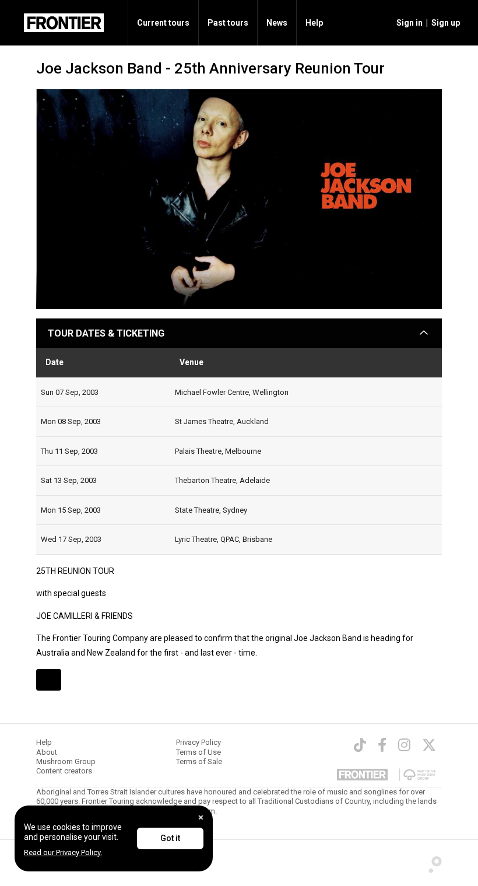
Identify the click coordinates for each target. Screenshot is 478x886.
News (276, 22)
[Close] (200, 817)
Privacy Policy (198, 742)
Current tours (163, 22)
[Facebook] (382, 745)
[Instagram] (404, 745)
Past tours (228, 22)
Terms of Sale (199, 761)
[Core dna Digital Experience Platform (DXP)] (431, 861)
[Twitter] (429, 745)
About (46, 752)
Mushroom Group (66, 761)
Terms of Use (198, 752)
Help (314, 22)
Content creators (64, 770)
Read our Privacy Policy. (63, 852)
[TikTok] (360, 745)
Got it (170, 838)
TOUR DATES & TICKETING (106, 333)
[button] (408, 22)
